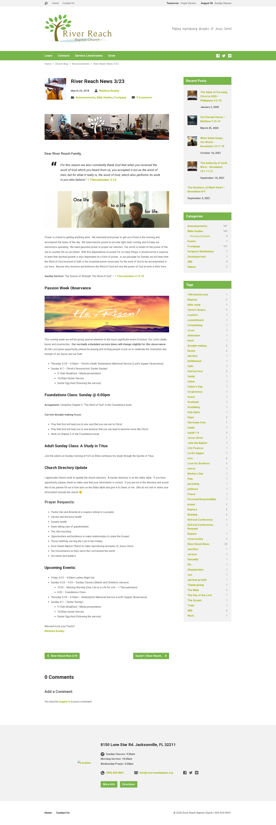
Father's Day (195, 386)
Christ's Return (197, 309)
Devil (191, 340)
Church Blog (61, 63)
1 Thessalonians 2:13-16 (129, 276)
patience (193, 489)
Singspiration (195, 569)
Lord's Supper (196, 453)
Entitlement (194, 361)
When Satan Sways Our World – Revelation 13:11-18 (212, 142)
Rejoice (192, 533)
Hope (191, 417)
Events (192, 241)
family (191, 376)
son (190, 574)
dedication (194, 335)
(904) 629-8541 (115, 772)
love (190, 458)
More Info (109, 784)
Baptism (192, 299)
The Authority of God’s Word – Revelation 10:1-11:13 (213, 167)
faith (190, 366)
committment (196, 320)
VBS (190, 261)
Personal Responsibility (202, 499)
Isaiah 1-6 (193, 432)
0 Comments (144, 97)
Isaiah (191, 427)
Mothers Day (195, 473)
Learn (48, 55)
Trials (191, 605)
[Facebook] (218, 55)
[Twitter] (224, 55)
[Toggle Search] (46, 3)
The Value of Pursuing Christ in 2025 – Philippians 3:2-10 (213, 96)
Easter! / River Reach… (150, 655)
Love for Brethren (199, 463)
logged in (64, 701)
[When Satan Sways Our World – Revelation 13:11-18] (192, 143)
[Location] (84, 762)
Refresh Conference (200, 519)
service (192, 554)
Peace (191, 494)
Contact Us (68, 3)
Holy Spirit (194, 412)
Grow (111, 55)
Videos (192, 266)
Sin (189, 564)
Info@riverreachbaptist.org (156, 772)
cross (191, 330)
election (192, 355)
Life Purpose (195, 448)
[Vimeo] (229, 55)
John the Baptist (197, 442)
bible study (194, 304)
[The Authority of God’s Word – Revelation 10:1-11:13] (192, 168)
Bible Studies (104, 97)
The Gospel (194, 600)
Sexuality (193, 559)
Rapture (192, 509)
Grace (191, 396)
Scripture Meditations (201, 251)
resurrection (195, 538)
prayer (191, 504)
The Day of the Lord (200, 595)
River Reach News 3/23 (106, 63)
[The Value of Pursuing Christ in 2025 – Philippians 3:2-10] (192, 97)
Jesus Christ (195, 437)
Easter (191, 350)
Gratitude (193, 402)
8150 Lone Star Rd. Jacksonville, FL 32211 (138, 744)
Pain (190, 478)
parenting (193, 483)
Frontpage (120, 97)
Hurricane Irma (197, 422)
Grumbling (194, 407)
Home (55, 3)
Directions (128, 784)
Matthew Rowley (109, 90)
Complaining (195, 325)
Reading (192, 514)
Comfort (193, 315)
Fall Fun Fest (195, 371)
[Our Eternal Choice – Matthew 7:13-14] (192, 122)
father (191, 381)
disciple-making (197, 345)
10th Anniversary (198, 294)
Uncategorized (197, 256)
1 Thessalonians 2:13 (101, 180)
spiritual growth (197, 579)
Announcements (80, 63)
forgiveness (195, 391)
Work (191, 615)
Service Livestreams (89, 55)
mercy (191, 468)
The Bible (193, 590)
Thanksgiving (196, 585)
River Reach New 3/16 (63, 655)
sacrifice (193, 549)
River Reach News (198, 544)
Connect (63, 55)
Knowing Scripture (200, 236)
